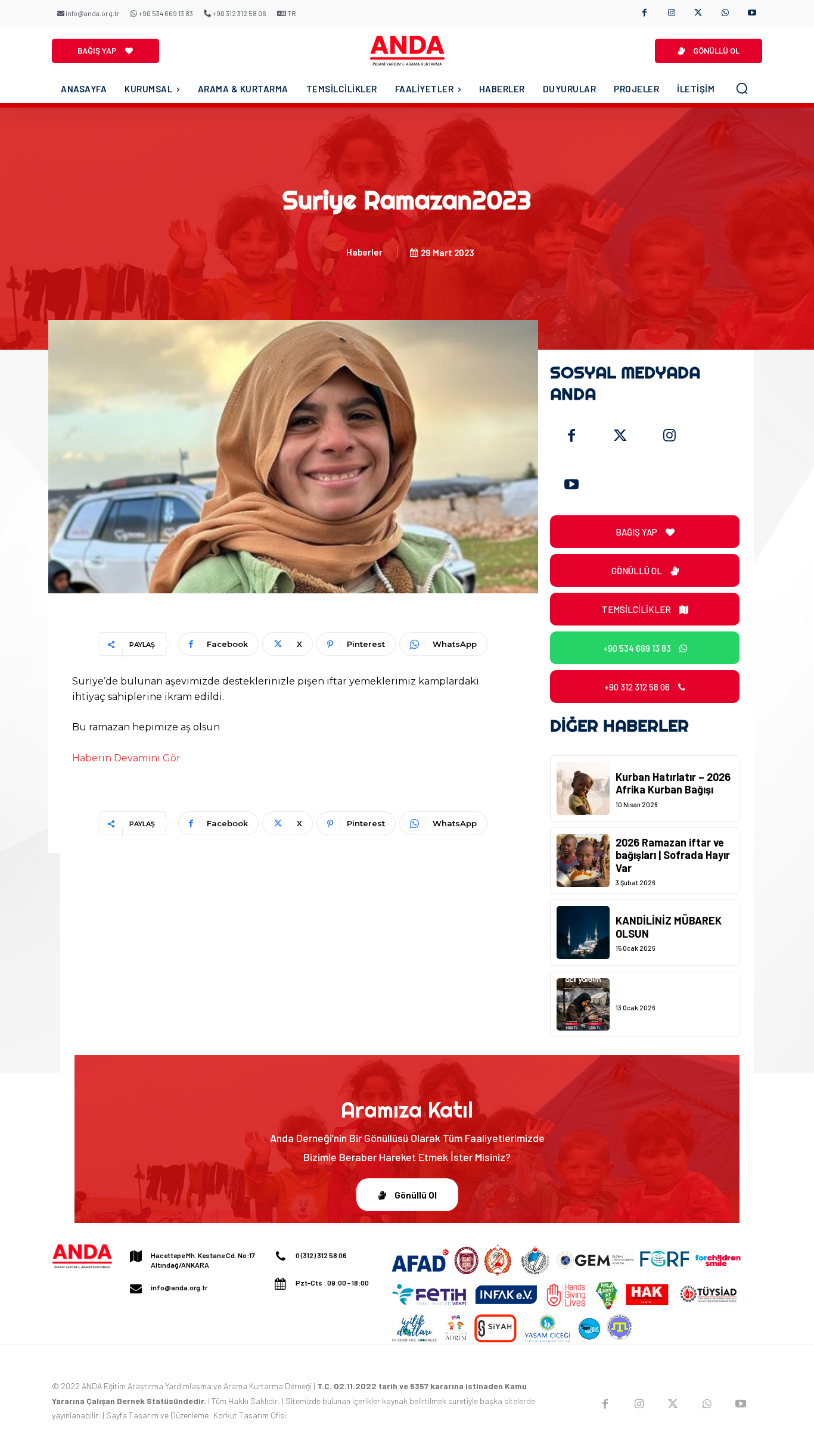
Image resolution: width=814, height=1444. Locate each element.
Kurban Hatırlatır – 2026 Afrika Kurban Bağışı (673, 783)
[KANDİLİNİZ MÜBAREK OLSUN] (583, 932)
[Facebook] (644, 13)
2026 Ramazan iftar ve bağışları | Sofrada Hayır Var (673, 855)
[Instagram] (671, 13)
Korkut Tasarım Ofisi (249, 1415)
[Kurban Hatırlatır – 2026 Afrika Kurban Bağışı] (583, 788)
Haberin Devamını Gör (126, 758)
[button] (741, 88)
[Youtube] (751, 13)
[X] (698, 13)
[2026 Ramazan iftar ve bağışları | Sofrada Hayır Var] (583, 860)
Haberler (364, 252)
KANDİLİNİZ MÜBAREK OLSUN (669, 927)
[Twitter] (620, 436)
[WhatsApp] (724, 13)
